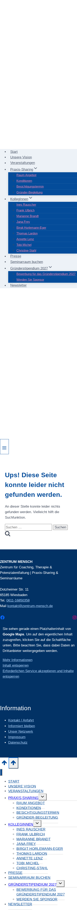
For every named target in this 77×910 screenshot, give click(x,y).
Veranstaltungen (22, 163)
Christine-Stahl (26, 250)
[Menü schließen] (1, 772)
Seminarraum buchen (26, 262)
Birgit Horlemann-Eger (31, 227)
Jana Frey (23, 221)
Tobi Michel (23, 244)
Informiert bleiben (21, 726)
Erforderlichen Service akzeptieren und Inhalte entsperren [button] (38, 673)
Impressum (16, 737)
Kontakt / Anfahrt (21, 720)
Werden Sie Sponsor (30, 279)
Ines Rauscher (26, 204)
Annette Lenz (25, 239)
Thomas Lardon (27, 233)
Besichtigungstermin (30, 186)
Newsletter (18, 285)
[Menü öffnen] (4, 446)
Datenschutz (18, 742)
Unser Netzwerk (20, 731)
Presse (15, 256)
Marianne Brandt (27, 216)
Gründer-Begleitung (29, 192)
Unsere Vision (21, 157)
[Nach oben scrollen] (4, 764)
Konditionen (24, 180)
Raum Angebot (26, 175)
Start (14, 152)
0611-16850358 (18, 600)
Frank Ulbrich (25, 210)
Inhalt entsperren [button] (16, 665)
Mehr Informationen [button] (17, 660)
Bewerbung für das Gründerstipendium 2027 (46, 274)
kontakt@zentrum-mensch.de (30, 606)
